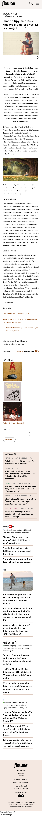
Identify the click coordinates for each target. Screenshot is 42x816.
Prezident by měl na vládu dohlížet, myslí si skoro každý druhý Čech (17, 551)
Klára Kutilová (26, 508)
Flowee (10, 4)
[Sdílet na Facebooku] (36, 351)
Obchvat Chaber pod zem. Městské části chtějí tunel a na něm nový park (16, 540)
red (16, 468)
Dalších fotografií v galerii (13, 423)
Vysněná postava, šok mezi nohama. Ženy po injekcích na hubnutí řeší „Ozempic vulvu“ (21, 488)
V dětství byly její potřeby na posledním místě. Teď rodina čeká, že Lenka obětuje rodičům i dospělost (20, 475)
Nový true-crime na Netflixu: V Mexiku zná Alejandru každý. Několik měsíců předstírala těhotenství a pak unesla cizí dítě (17, 614)
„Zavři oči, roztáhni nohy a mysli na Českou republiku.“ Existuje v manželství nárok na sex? (20, 501)
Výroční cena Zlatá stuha (16, 434)
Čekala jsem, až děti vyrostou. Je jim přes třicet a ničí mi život (21, 462)
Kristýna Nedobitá (21, 483)
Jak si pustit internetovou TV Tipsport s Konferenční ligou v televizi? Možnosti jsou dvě (17, 743)
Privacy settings (6, 815)
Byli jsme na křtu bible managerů (16, 314)
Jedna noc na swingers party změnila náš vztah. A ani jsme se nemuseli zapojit (19, 514)
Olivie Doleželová (23, 458)
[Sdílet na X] (38, 351)
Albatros (9, 440)
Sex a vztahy (11, 508)
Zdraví (8, 483)
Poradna (9, 458)
